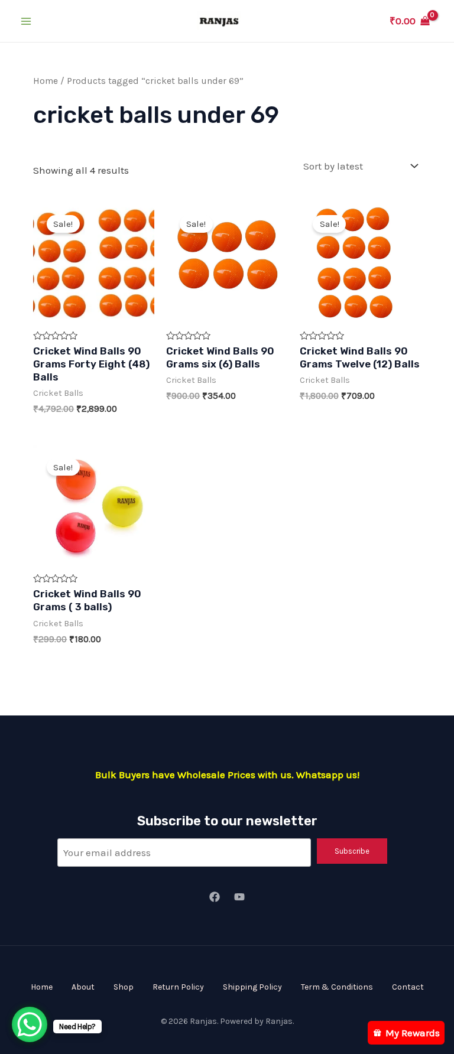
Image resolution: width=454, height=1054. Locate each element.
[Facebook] (214, 897)
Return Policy (178, 987)
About (83, 987)
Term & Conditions (337, 987)
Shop (124, 987)
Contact (408, 987)
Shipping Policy (252, 987)
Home (45, 81)
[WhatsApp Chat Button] (29, 1024)
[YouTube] (239, 897)
